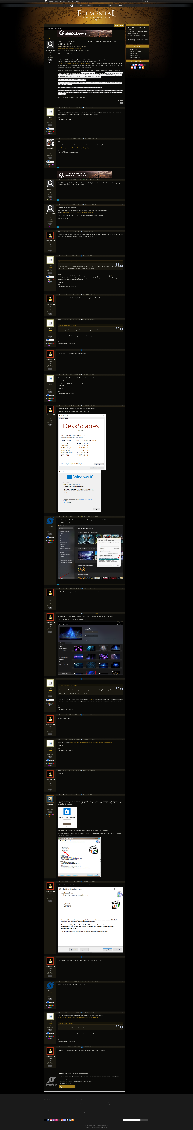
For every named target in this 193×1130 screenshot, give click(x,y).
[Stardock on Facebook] (133, 65)
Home (47, 38)
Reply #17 (61, 739)
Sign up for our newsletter (114, 1120)
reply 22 (71, 1023)
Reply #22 (61, 981)
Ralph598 (50, 189)
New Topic (119, 26)
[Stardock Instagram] (141, 65)
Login (59, 28)
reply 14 (75, 685)
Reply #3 (60, 179)
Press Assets (109, 1110)
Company (110, 1097)
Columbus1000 (50, 50)
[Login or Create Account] (142, 1)
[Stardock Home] (45, 1)
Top (122, 107)
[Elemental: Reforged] (96, 15)
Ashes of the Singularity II (80, 1100)
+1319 (50, 812)
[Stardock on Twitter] (130, 65)
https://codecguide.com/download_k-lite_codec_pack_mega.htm (76, 148)
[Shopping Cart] (145, 1)
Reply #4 (60, 204)
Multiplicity (46, 1110)
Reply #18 (61, 770)
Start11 (45, 1104)
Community (62, 1)
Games (56, 1)
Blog (73, 1)
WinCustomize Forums (92, 179)
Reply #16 (61, 715)
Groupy (45, 1112)
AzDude (50, 526)
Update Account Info (142, 1110)
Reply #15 (61, 679)
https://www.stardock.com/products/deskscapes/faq (69, 48)
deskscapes (120, 100)
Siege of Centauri (79, 1114)
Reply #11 (60, 405)
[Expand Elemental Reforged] (127, 49)
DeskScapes (68, 38)
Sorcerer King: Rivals (79, 1116)
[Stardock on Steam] (144, 65)
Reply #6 (60, 256)
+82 (50, 157)
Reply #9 (60, 350)
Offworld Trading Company (80, 1112)
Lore (89, 5)
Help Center (140, 1100)
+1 (50, 250)
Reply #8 (60, 319)
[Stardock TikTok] (137, 67)
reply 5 (75, 262)
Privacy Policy (88, 1127)
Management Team (111, 1104)
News (69, 1)
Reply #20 (61, 882)
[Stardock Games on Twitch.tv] (139, 65)
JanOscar (50, 804)
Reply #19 (61, 795)
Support (78, 1)
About (108, 1100)
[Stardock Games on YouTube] (136, 65)
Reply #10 (61, 374)
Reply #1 (60, 108)
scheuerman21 (50, 241)
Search (55, 28)
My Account (140, 1102)
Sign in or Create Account (67, 1087)
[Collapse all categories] (147, 49)
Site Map (105, 1127)
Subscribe (144, 1120)
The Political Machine (79, 1110)
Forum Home (50, 28)
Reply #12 (61, 516)
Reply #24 (61, 1047)
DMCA (101, 1127)
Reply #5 (60, 231)
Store (120, 5)
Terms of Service (95, 1127)
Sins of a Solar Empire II (80, 1106)
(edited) (96, 613)
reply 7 (75, 325)
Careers (108, 1106)
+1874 (50, 125)
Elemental (77, 1102)
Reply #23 (61, 1012)
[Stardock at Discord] (134, 67)
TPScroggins (50, 148)
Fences (45, 1106)
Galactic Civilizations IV (80, 1104)
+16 (50, 196)
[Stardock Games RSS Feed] (143, 67)
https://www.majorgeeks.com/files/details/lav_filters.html (77, 212)
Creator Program (110, 1112)
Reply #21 (61, 957)
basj (50, 117)
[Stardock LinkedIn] (140, 67)
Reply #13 (61, 588)
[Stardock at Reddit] (132, 67)
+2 (50, 59)
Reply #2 (60, 138)
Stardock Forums (84, 50)
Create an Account (142, 1104)
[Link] (90, 699)
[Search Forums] (147, 1)
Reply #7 (60, 294)
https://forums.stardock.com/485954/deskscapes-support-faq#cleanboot (91, 742)
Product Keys (141, 1106)
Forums (108, 1116)
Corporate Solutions (48, 1102)
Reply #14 (61, 613)
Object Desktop (47, 1100)
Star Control (77, 1108)
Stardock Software (57, 38)
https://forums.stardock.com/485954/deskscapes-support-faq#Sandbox (78, 1017)
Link (111, 276)
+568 (50, 534)
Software (51, 1)
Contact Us (109, 1114)
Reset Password (141, 1108)
